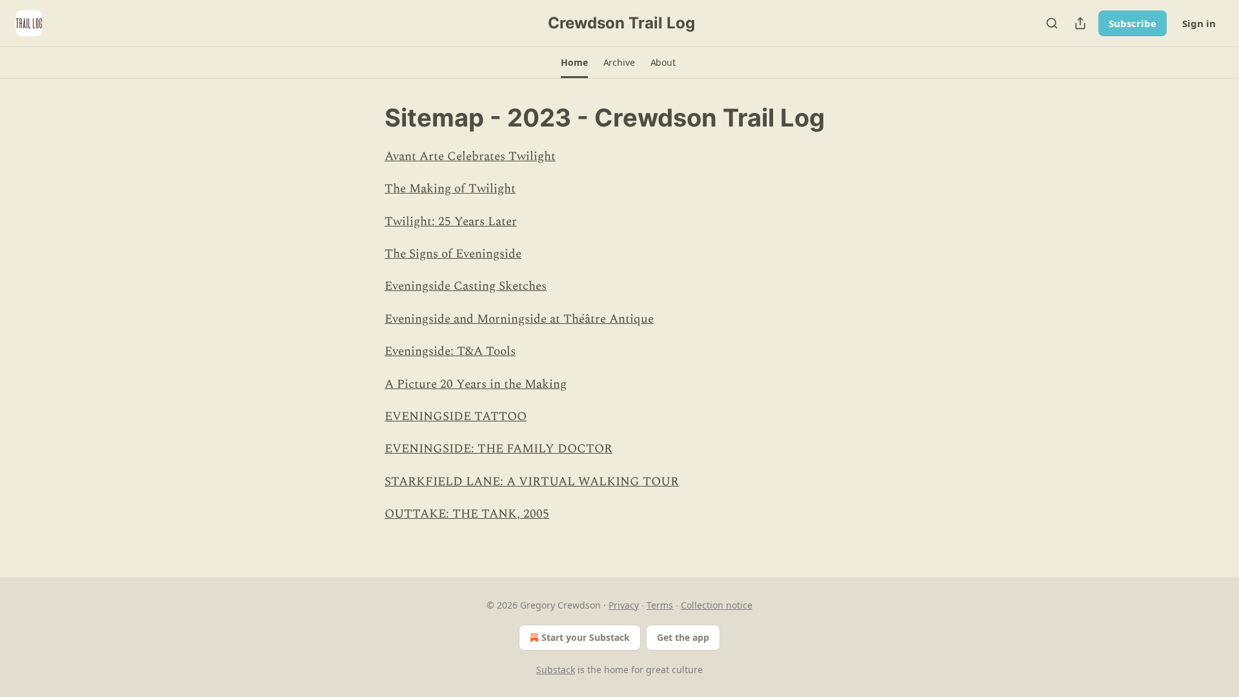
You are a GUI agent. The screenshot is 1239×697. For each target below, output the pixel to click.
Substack (555, 669)
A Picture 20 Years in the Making (476, 384)
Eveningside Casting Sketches (466, 286)
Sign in (1199, 23)
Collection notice (716, 605)
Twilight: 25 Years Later (451, 221)
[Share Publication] (1080, 23)
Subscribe (1132, 23)
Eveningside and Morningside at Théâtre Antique (519, 319)
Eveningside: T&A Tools (450, 351)
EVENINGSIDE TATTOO (456, 416)
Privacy (624, 605)
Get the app (683, 637)
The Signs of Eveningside (453, 254)
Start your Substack (585, 637)
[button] (574, 62)
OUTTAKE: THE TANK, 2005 (467, 514)
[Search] (1052, 23)
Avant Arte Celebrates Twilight (470, 156)
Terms (660, 605)
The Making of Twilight (450, 188)
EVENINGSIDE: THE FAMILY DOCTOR (498, 448)
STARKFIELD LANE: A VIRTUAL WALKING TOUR (532, 481)
